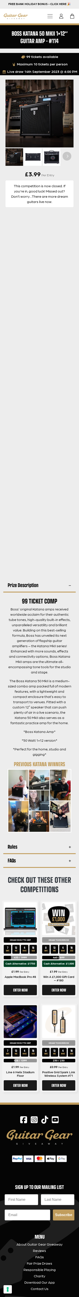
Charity (39, 1276)
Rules (12, 846)
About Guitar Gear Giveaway (39, 1244)
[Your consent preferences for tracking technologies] (8, 1289)
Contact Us (39, 1289)
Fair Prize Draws (39, 1263)
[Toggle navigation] (50, 16)
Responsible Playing (39, 1269)
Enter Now (20, 990)
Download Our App (39, 1282)
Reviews (39, 1250)
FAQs (12, 860)
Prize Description (23, 585)
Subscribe (63, 1215)
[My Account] (62, 16)
